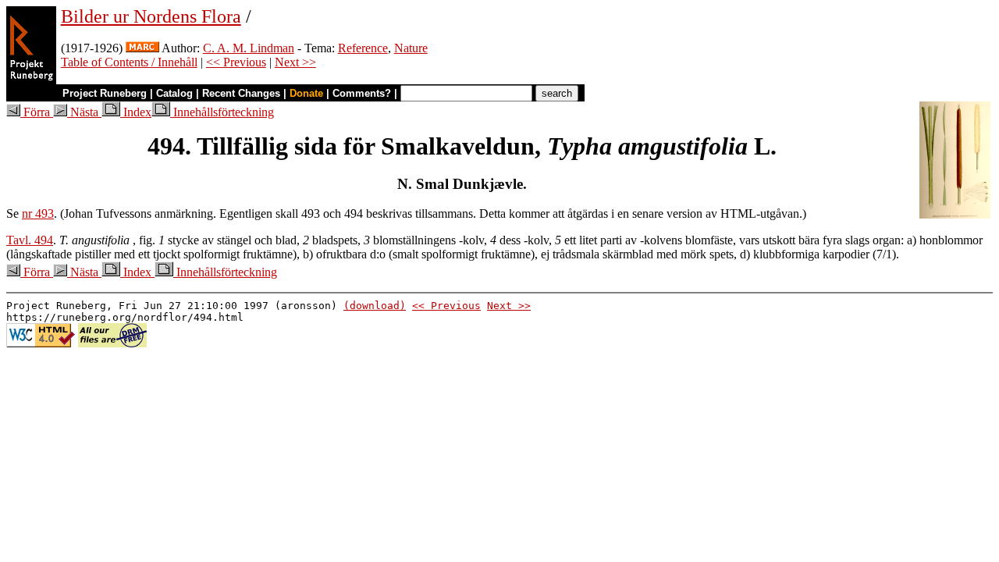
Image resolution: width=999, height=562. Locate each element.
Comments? (361, 93)
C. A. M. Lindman (248, 48)
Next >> (295, 62)
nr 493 (38, 213)
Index (135, 112)
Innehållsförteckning (222, 112)
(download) (374, 305)
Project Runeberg (104, 93)
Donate (306, 93)
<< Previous (236, 62)
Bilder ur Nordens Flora (151, 16)
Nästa (84, 112)
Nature (411, 48)
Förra (36, 112)
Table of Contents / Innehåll (129, 62)
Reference (363, 48)
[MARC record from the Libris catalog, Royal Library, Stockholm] (142, 48)
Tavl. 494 (29, 240)
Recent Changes (241, 93)
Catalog (174, 93)
